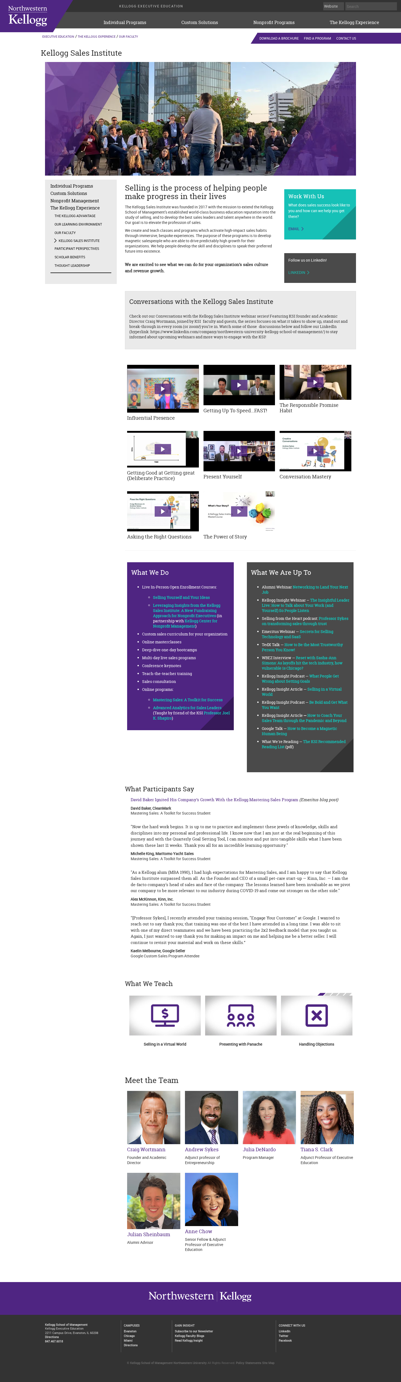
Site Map (268, 1363)
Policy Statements (248, 1363)
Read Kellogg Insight (189, 1340)
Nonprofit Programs (274, 22)
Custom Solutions (199, 22)
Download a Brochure (279, 38)
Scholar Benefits (70, 257)
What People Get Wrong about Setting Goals (300, 678)
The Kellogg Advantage (75, 216)
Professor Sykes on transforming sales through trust (305, 621)
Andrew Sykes (202, 1149)
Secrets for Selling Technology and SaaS (297, 634)
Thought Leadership (72, 265)
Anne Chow (198, 1231)
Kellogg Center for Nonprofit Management (185, 623)
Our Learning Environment (78, 224)
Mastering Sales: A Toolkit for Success (188, 699)
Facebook (285, 1340)
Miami (128, 1340)
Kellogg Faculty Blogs (189, 1336)
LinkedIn (296, 272)
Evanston (130, 1331)
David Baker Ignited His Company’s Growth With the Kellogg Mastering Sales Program (214, 800)
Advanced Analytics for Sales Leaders (187, 707)
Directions (52, 1337)
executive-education (43, 16)
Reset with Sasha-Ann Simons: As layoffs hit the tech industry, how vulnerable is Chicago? (302, 663)
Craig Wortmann (146, 1149)
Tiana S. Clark (317, 1149)
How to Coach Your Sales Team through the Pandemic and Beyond (304, 718)
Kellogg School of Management (66, 1324)
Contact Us (346, 38)
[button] (163, 389)
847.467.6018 (54, 1341)
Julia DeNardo (259, 1149)
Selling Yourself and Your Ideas (181, 597)
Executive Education (58, 36)
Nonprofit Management (74, 201)
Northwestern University (234, 1301)
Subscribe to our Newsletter (194, 1331)
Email (294, 228)
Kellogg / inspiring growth (181, 1301)
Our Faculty (128, 36)
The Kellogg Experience (354, 22)
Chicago (129, 1336)
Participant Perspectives (77, 248)
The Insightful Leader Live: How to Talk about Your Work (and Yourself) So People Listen (305, 605)
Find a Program (317, 38)
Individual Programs (125, 22)
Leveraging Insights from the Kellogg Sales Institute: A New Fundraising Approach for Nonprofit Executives (186, 610)
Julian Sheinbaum (148, 1234)
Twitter (283, 1336)
